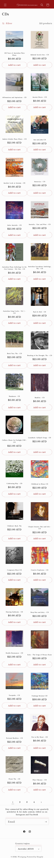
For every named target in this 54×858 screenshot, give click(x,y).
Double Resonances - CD (14, 653)
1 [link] (12, 802)
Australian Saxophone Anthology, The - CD (39, 268)
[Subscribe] (46, 822)
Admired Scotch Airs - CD (39, 55)
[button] (5, 5)
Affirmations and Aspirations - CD (14, 98)
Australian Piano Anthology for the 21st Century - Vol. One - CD (14, 268)
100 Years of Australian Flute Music (14, 54)
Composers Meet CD (14, 570)
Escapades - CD (14, 695)
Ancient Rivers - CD (40, 97)
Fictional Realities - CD (14, 738)
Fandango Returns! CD (39, 696)
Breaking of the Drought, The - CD (39, 356)
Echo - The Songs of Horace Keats (39, 655)
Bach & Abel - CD (39, 312)
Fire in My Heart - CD (39, 737)
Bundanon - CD (14, 396)
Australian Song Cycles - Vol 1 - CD (14, 312)
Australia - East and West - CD (40, 225)
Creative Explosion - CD (39, 570)
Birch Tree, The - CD (14, 354)
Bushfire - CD (40, 398)
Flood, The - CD (14, 779)
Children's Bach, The (14, 526)
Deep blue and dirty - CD (40, 612)
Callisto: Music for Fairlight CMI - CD (14, 441)
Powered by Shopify (35, 857)
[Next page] (41, 802)
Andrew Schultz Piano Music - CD (14, 139)
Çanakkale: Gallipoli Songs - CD (39, 438)
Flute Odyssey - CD (40, 780)
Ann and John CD (39, 140)
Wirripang (22, 857)
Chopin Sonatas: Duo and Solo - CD (39, 528)
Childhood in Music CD (39, 484)
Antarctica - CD (39, 182)
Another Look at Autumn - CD (14, 183)
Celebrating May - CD (14, 484)
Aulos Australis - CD (14, 225)
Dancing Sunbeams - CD (14, 612)
